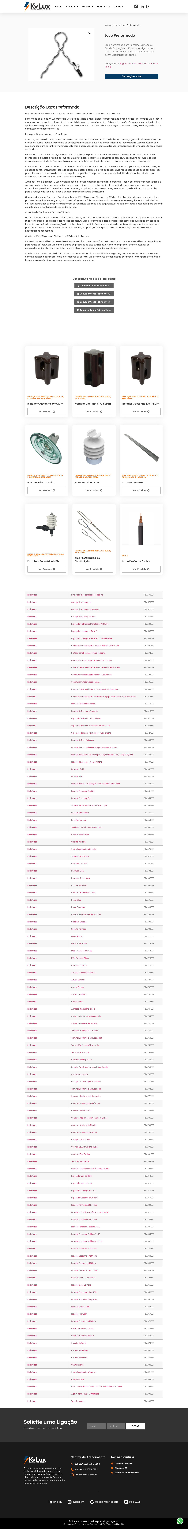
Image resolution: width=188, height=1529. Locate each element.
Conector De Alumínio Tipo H (83, 1125)
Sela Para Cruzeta (79, 922)
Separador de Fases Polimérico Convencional (90, 725)
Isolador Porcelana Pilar (81, 798)
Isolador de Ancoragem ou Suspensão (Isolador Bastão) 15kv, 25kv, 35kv (102, 755)
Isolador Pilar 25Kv (79, 1314)
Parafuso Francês (79, 965)
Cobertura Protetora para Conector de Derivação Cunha (95, 646)
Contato (118, 6)
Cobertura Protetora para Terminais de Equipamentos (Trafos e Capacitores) (103, 696)
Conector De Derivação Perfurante (85, 1103)
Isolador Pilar (77, 776)
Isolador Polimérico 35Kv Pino (84, 1205)
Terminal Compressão (80, 1161)
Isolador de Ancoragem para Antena (86, 762)
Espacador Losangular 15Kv (83, 1190)
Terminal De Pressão (80, 1052)
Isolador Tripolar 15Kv (88, 482)
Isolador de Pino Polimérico (82, 740)
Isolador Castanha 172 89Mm (93, 403)
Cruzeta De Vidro (78, 842)
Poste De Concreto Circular (82, 1328)
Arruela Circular (78, 980)
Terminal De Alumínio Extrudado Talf (86, 1038)
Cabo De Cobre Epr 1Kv (136, 561)
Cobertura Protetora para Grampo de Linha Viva (91, 660)
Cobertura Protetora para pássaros (86, 682)
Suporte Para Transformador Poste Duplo (89, 805)
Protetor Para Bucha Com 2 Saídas (86, 914)
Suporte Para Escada (80, 856)
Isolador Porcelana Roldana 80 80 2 (86, 1241)
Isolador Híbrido (78, 769)
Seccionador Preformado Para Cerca (87, 827)
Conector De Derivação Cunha (84, 1132)
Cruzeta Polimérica (79, 1357)
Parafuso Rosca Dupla (80, 878)
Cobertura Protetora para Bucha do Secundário (91, 675)
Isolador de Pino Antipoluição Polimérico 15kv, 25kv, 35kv (95, 784)
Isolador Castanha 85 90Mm (45, 403)
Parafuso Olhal (77, 871)
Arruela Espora (77, 987)
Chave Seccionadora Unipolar (83, 849)
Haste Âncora (77, 936)
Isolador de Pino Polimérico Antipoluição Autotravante (94, 747)
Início (108, 25)
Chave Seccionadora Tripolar (83, 1372)
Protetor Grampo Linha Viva (83, 893)
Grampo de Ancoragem (81, 602)
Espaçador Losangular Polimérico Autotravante (91, 638)
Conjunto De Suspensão (81, 1060)
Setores (86, 6)
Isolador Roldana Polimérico (83, 704)
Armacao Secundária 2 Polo (83, 1009)
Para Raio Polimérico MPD (43, 561)
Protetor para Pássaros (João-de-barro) (88, 653)
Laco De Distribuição (80, 813)
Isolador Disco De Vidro (41, 482)
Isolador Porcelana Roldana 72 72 (85, 1227)
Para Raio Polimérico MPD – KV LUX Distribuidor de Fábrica (96, 1387)
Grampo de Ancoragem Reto (83, 617)
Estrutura (102, 6)
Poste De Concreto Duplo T (82, 1336)
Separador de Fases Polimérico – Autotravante (91, 733)
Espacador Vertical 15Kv (81, 1176)
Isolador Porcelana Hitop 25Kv (84, 1299)
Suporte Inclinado (78, 929)
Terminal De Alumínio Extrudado (84, 1031)
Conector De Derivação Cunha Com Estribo (89, 1118)
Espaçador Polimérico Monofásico (85, 718)
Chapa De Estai (77, 1379)
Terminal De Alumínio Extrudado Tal (86, 1089)
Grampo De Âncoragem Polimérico (86, 1081)
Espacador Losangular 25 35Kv (84, 1198)
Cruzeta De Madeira (79, 1350)
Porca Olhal (76, 900)
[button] (136, 6)
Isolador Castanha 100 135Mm (140, 403)
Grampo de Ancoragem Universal (85, 609)
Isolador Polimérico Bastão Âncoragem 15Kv (90, 1212)
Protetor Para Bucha (80, 834)
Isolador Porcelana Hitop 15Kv (84, 1292)
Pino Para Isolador (79, 885)
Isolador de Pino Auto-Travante (84, 711)
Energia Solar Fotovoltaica (132, 63)
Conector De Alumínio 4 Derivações (86, 1096)
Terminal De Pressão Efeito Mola (85, 1045)
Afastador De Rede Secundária (84, 1023)
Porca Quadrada (78, 907)
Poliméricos (33, 398)
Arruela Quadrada (79, 994)
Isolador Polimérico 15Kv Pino (84, 1219)
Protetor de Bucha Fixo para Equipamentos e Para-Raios (95, 689)
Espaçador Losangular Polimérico (85, 631)
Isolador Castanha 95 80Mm (83, 1263)
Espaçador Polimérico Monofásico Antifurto (90, 624)
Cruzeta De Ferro (132, 482)
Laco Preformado (78, 820)
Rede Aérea (46, 398)
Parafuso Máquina (79, 864)
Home (58, 6)
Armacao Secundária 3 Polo (83, 972)
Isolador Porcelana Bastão (82, 791)
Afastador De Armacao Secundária (86, 1016)
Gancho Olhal (77, 1001)
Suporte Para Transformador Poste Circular (89, 1067)
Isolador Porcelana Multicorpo (84, 1248)
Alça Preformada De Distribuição (87, 559)
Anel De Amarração (79, 1074)
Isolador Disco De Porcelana (83, 1277)
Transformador (77, 1401)
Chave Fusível (77, 1365)
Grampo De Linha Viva (80, 1140)
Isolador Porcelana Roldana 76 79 (85, 1234)
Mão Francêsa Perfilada (81, 951)
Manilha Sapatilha (79, 943)
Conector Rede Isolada (81, 1110)
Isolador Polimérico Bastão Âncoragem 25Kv (90, 1169)
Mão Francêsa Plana (80, 958)
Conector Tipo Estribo (80, 1154)
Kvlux (116, 25)
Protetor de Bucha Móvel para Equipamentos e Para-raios (95, 667)
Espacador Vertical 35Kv (81, 1183)
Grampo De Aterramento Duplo (84, 1147)
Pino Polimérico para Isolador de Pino (87, 595)
